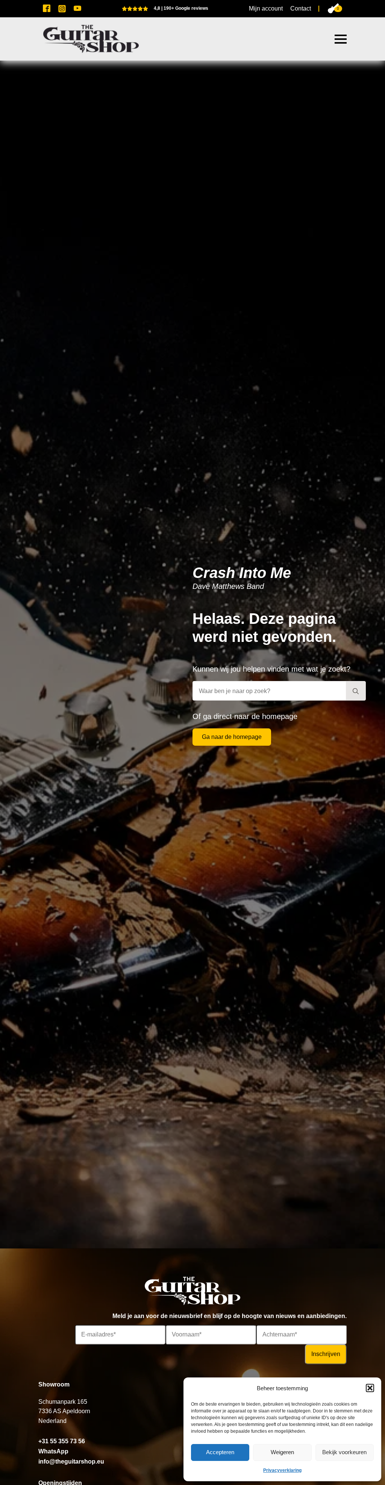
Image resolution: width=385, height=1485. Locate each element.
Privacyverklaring (282, 1470)
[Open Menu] (341, 39)
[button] (370, 1388)
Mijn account (266, 8)
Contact (300, 8)
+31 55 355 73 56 (61, 1441)
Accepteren (220, 1452)
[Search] (355, 691)
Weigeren (282, 1452)
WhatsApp (53, 1451)
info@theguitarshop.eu (71, 1461)
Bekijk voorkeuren (344, 1452)
